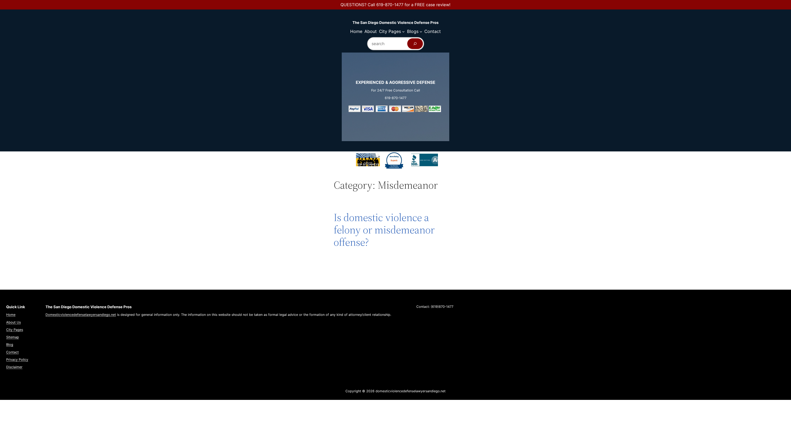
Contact (12, 352)
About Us (13, 322)
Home (10, 315)
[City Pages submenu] (403, 31)
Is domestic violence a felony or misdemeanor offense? (384, 229)
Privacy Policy (17, 359)
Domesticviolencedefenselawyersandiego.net (81, 315)
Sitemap (12, 337)
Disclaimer (14, 367)
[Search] (415, 43)
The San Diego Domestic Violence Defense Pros (395, 22)
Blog (9, 344)
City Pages (14, 330)
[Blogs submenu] (421, 31)
